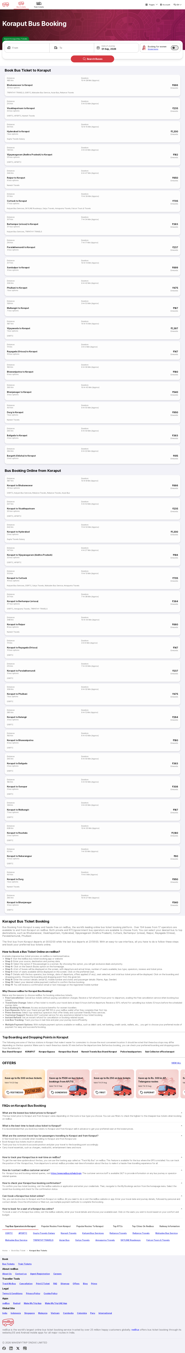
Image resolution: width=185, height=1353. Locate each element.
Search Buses (94, 58)
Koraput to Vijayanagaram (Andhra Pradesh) (29, 555)
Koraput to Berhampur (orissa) (22, 601)
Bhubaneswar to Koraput (20, 85)
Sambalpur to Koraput (18, 267)
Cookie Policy (50, 1293)
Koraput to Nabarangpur (19, 856)
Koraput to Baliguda (17, 763)
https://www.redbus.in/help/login (66, 1173)
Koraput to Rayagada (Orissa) (22, 647)
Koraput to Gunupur (17, 786)
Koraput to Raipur (16, 624)
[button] (27, 47)
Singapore (29, 1313)
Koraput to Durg (15, 879)
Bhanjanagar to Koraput (19, 392)
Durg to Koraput (15, 412)
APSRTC (17, 116)
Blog (85, 1283)
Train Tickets (25, 1264)
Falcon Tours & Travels (81, 208)
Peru (92, 1313)
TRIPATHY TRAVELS (15, 93)
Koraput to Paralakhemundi (21, 670)
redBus (6, 1303)
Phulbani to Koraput (17, 288)
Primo (94, 1283)
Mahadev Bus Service (41, 93)
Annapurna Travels (63, 208)
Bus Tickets (8, 1264)
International (105, 1313)
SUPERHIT (149, 1092)
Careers (57, 1274)
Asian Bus (55, 93)
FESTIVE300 (16, 1092)
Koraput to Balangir (17, 717)
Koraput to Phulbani (17, 694)
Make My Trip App (32, 1303)
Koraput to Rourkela (17, 833)
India (4, 1313)
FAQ (55, 1283)
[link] (23, 1083)
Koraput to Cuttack (17, 578)
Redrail (16, 1303)
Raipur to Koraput (16, 177)
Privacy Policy (33, 1293)
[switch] (174, 47)
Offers (76, 1283)
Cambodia (68, 1313)
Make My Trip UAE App (56, 1303)
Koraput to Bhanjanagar (19, 902)
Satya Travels (48, 208)
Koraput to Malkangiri (18, 809)
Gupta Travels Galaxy (16, 139)
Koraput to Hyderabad (18, 531)
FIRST (102, 1092)
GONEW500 (61, 1092)
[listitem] (8, 1073)
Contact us (21, 1274)
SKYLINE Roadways (33, 208)
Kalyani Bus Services (15, 208)
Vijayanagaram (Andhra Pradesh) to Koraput (29, 154)
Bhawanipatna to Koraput (20, 372)
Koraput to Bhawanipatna (20, 740)
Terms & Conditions (12, 1293)
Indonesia (16, 1313)
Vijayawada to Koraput (18, 328)
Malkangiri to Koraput (18, 308)
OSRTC (28, 93)
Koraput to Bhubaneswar (20, 485)
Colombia (82, 1313)
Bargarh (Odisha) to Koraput (21, 455)
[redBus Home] (5, 4)
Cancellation (26, 1283)
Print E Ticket (43, 1283)
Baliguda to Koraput (17, 435)
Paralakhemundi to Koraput (21, 247)
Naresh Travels (28, 116)
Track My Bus (9, 1283)
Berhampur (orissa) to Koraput (22, 224)
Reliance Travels (67, 93)
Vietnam (55, 1313)
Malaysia (42, 1313)
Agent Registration (40, 1274)
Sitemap (65, 1283)
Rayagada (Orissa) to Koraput (22, 351)
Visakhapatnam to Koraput (21, 108)
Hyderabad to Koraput (18, 131)
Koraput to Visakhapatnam (21, 508)
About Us (7, 1274)
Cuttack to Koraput (17, 201)
